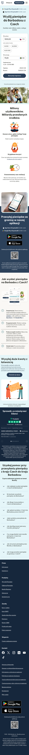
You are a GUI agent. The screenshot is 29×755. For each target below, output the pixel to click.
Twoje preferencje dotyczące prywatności (14, 679)
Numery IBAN (5, 622)
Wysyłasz (6, 36)
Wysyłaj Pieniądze (7, 581)
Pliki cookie (5, 694)
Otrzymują (6, 55)
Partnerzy (4, 619)
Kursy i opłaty (6, 607)
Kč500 (6, 46)
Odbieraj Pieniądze (7, 585)
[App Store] (14, 243)
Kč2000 (14, 46)
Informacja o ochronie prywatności (12, 672)
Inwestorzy (5, 570)
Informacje (5, 567)
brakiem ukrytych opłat (14, 159)
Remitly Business (6, 589)
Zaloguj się (9, 2)
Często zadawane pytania (9, 641)
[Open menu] (26, 2)
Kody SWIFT (5, 611)
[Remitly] (2, 2)
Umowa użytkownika (8, 664)
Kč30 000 (7, 50)
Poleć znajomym (6, 630)
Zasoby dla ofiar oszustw (9, 615)
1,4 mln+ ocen (15, 9)
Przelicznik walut (6, 626)
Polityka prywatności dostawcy (11, 676)
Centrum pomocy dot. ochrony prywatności (14, 683)
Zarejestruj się (19, 2)
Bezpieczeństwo (6, 687)
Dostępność (5, 691)
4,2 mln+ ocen (15, 12)
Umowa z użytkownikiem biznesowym (12, 668)
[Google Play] (14, 236)
